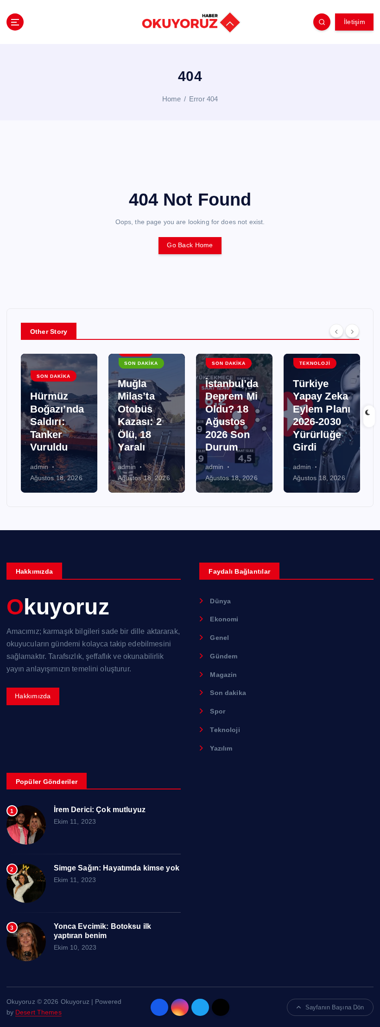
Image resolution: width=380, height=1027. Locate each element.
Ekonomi (224, 619)
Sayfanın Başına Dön (334, 1007)
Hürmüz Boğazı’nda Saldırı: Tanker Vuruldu (57, 421)
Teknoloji (314, 363)
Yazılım (221, 748)
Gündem (223, 656)
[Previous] (336, 331)
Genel (219, 637)
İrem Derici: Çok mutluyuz (100, 810)
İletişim (354, 22)
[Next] (352, 331)
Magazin (223, 674)
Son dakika (53, 376)
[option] (59, 423)
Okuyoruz (57, 607)
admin (39, 466)
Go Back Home (190, 245)
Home (171, 99)
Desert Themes (38, 1012)
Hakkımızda (33, 696)
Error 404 (203, 99)
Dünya (220, 601)
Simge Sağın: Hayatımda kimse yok (116, 868)
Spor (217, 711)
